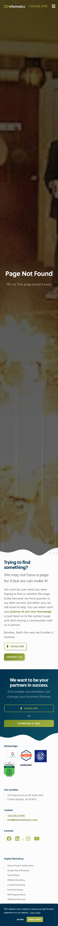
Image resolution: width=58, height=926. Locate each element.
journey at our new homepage (31, 611)
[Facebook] (9, 839)
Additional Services (16, 899)
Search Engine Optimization (20, 866)
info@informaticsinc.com (22, 820)
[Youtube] (36, 839)
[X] (22, 840)
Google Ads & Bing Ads (18, 871)
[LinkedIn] (17, 839)
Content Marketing (16, 885)
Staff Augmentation (16, 895)
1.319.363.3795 (37, 6)
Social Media (13, 875)
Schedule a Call (29, 723)
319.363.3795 (17, 646)
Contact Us (14, 657)
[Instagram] (28, 839)
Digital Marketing (13, 859)
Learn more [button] (35, 912)
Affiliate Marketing (16, 880)
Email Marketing (15, 890)
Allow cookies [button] (34, 919)
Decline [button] (20, 919)
